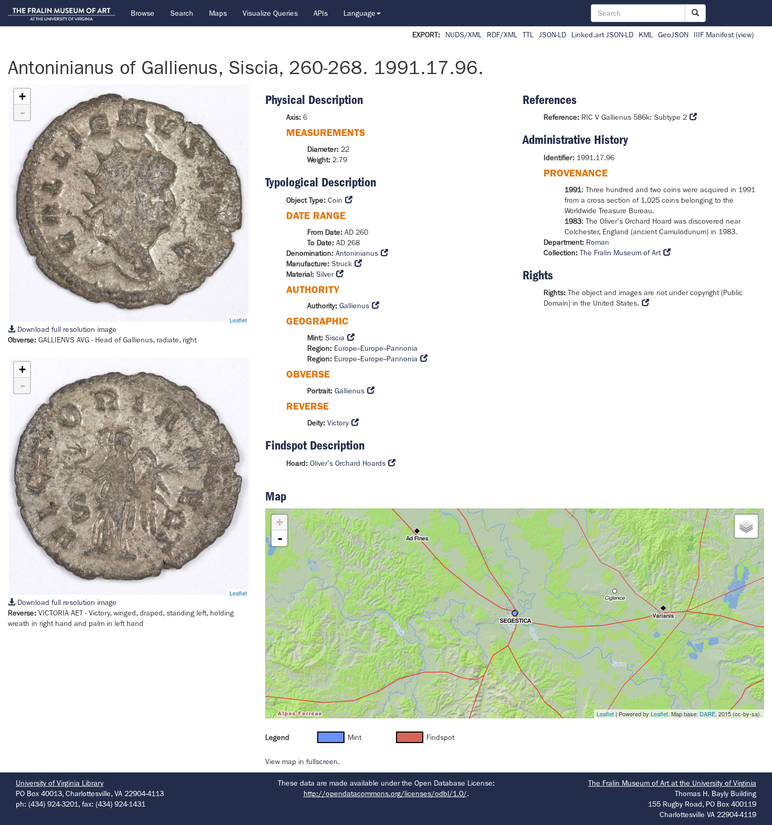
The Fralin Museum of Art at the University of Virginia (672, 783)
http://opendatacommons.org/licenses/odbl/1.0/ (385, 793)
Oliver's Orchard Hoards (347, 463)
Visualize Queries (270, 13)
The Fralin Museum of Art (620, 252)
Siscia (335, 337)
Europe (345, 348)
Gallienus (354, 305)
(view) (745, 34)
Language (359, 13)
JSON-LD (552, 34)
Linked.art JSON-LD (602, 34)
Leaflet (238, 320)
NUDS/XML (463, 34)
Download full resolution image (66, 329)
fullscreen (322, 761)
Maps (218, 13)
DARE (707, 713)
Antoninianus (357, 253)
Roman (597, 242)
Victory (338, 422)
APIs (321, 13)
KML (646, 34)
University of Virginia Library (59, 783)
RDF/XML (502, 34)
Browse (142, 13)
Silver (324, 274)
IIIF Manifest (714, 34)
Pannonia (402, 348)
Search (181, 13)
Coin (335, 200)
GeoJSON (673, 34)
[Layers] (746, 526)
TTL (528, 34)
